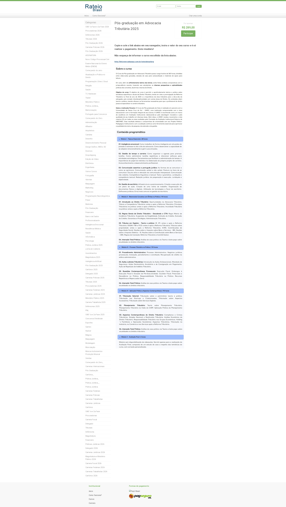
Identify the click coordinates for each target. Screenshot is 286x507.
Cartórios (89, 407)
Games (88, 327)
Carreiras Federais (92, 391)
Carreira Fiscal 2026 (93, 463)
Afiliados (88, 126)
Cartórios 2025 (91, 269)
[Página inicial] (112, 7)
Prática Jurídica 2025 (93, 245)
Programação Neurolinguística (97, 196)
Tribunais (88, 428)
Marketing (89, 188)
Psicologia (89, 241)
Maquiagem (90, 184)
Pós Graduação (91, 208)
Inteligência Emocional (94, 225)
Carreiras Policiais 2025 (94, 278)
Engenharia (89, 167)
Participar (188, 33)
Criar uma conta (195, 16)
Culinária (88, 135)
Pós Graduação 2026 (94, 43)
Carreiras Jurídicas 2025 (95, 294)
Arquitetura (89, 130)
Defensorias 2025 (92, 306)
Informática (90, 237)
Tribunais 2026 (91, 39)
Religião (88, 86)
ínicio (91, 491)
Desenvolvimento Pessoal (95, 143)
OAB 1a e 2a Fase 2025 (94, 314)
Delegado (89, 424)
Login (198, 6)
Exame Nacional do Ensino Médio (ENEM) (96, 64)
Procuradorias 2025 (93, 286)
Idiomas (88, 180)
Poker (87, 200)
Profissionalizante (92, 220)
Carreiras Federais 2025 (95, 290)
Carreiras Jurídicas (92, 403)
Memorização (91, 110)
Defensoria (89, 432)
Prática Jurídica (91, 387)
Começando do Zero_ (94, 362)
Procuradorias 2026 (93, 31)
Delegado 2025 (91, 274)
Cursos (91, 499)
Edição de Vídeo (92, 159)
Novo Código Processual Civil (97, 59)
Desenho (89, 139)
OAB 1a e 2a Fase (92, 411)
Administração (91, 122)
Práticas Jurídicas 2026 (94, 444)
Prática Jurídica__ (92, 383)
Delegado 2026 (91, 448)
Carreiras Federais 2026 (95, 467)
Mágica (88, 335)
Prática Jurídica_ (92, 106)
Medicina (89, 204)
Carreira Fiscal (91, 420)
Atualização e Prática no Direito (95, 76)
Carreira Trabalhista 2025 (95, 302)
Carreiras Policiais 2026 (94, 47)
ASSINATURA (90, 55)
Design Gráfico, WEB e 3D (95, 147)
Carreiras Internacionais (94, 366)
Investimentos (91, 253)
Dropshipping (90, 155)
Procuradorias (91, 415)
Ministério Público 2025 (94, 298)
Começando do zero (93, 70)
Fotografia (89, 176)
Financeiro (89, 212)
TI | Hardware (90, 94)
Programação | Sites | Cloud (96, 81)
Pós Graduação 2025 (94, 265)
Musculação (90, 347)
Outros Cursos (91, 171)
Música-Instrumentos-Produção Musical (94, 352)
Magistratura (90, 436)
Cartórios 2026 (91, 476)
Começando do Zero (93, 118)
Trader (88, 98)
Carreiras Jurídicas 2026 (95, 452)
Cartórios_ (89, 375)
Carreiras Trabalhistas (94, 399)
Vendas (88, 358)
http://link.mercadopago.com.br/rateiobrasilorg (134, 62)
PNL (87, 310)
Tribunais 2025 (91, 282)
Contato (92, 503)
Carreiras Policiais (92, 395)
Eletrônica (89, 163)
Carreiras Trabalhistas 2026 (96, 471)
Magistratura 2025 (92, 257)
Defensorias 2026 (92, 35)
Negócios (89, 192)
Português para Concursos (96, 114)
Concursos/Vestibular (94, 319)
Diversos (88, 151)
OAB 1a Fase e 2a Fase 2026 (97, 27)
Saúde (88, 90)
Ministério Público (92, 102)
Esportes (89, 323)
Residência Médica (93, 229)
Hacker (88, 331)
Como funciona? (99, 16)
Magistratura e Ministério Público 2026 (95, 457)
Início (86, 16)
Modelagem (90, 343)
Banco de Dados (92, 216)
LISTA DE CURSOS (92, 249)
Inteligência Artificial (93, 261)
